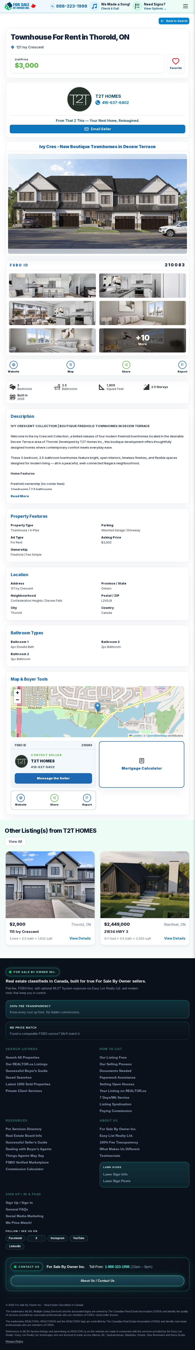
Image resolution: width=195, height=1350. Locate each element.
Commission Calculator (25, 1169)
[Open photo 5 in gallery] (142, 313)
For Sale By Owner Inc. (118, 1129)
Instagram (57, 1238)
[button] (98, 707)
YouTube (78, 1238)
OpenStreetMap (156, 735)
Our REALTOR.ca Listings (27, 1064)
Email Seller (101, 129)
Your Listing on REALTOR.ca (123, 1091)
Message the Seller (53, 778)
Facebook (15, 1238)
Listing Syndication (116, 1104)
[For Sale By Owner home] (20, 6)
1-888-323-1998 (117, 1267)
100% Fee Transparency (119, 1142)
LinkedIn (15, 1246)
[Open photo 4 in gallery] (52, 313)
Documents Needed (116, 1071)
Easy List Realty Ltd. (116, 1136)
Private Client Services (24, 1091)
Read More (20, 496)
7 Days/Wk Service (114, 1097)
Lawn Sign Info (115, 1174)
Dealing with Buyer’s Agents (29, 1149)
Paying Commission (116, 1111)
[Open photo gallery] (97, 204)
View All (15, 841)
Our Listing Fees (113, 1057)
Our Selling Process (116, 1064)
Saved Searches (19, 1077)
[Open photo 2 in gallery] (52, 285)
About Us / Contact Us (98, 1281)
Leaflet (136, 735)
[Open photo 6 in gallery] (52, 340)
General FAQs (17, 1209)
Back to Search (176, 21)
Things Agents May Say (25, 1156)
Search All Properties (22, 1057)
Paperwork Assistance (118, 1077)
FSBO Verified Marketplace (27, 1162)
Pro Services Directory (24, 1129)
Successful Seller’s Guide (26, 1142)
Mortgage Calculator (142, 768)
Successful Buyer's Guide (27, 1071)
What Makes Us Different (120, 1149)
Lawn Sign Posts (117, 1181)
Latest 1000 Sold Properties (28, 1084)
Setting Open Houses (117, 1084)
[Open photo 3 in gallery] (142, 285)
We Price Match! (19, 1223)
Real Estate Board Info (24, 1136)
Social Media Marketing (25, 1216)
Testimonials (110, 1156)
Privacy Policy (14, 1341)
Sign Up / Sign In (19, 1203)
